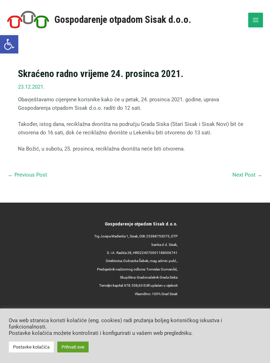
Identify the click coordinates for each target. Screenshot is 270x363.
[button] (9, 44)
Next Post (247, 175)
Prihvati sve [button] (73, 347)
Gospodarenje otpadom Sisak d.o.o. (122, 19)
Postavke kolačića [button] (31, 347)
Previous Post (27, 175)
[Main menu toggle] (255, 20)
